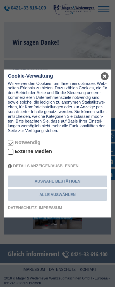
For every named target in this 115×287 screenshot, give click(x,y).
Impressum (50, 207)
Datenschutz (22, 207)
